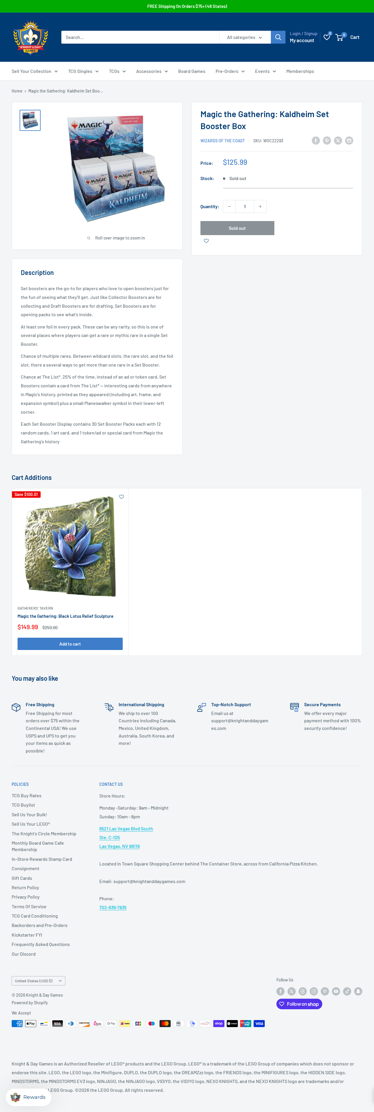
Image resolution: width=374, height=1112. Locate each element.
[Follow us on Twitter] (292, 991)
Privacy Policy (26, 896)
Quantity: (209, 206)
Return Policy (25, 887)
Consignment (25, 868)
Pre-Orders (227, 71)
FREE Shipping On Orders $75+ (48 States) (187, 6)
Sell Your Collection (31, 71)
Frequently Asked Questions (41, 944)
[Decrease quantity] (229, 206)
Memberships (300, 71)
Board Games (191, 71)
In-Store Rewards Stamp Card (42, 859)
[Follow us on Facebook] (280, 991)
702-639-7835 (113, 907)
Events (262, 71)
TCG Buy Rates (26, 795)
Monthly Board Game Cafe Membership (38, 846)
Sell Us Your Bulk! (29, 814)
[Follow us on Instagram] (314, 991)
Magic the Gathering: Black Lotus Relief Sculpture (65, 616)
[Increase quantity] (260, 206)
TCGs (114, 71)
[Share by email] (349, 140)
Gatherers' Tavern (35, 608)
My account (302, 40)
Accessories (149, 71)
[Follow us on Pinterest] (325, 991)
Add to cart (70, 643)
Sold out (237, 228)
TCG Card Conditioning (35, 915)
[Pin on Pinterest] (327, 140)
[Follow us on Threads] (303, 991)
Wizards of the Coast (222, 140)
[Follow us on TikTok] (347, 991)
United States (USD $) (33, 980)
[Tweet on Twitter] (338, 140)
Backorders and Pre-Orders (39, 925)
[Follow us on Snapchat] (358, 991)
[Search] (278, 37)
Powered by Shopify (30, 1002)
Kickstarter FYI (27, 934)
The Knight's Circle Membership (44, 833)
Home (17, 90)
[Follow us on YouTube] (336, 991)
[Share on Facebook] (316, 140)
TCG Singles (80, 71)
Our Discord (24, 954)
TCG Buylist (23, 805)
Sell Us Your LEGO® (31, 824)
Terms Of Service (29, 906)
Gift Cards (22, 878)
